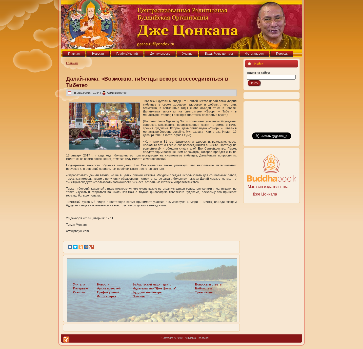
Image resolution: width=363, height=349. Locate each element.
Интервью (80, 288)
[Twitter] (75, 247)
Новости (103, 284)
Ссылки (79, 292)
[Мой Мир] (86, 247)
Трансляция (204, 292)
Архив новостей (109, 288)
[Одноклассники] (81, 247)
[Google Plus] (91, 247)
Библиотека (204, 288)
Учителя (79, 284)
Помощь (139, 296)
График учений (108, 292)
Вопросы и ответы (208, 284)
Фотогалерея (106, 296)
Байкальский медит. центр (152, 284)
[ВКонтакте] (70, 247)
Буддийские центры (147, 292)
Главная (72, 63)
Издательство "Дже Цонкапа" (155, 288)
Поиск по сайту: (258, 73)
